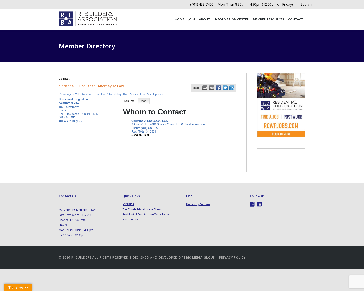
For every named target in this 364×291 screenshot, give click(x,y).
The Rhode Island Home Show (142, 209)
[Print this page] (204, 87)
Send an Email (140, 135)
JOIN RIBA (128, 204)
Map (143, 100)
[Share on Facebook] (218, 87)
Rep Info (129, 100)
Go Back (64, 78)
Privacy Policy (232, 257)
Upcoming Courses (198, 204)
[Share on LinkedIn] (231, 87)
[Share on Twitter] (225, 87)
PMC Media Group (199, 257)
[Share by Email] (211, 87)
